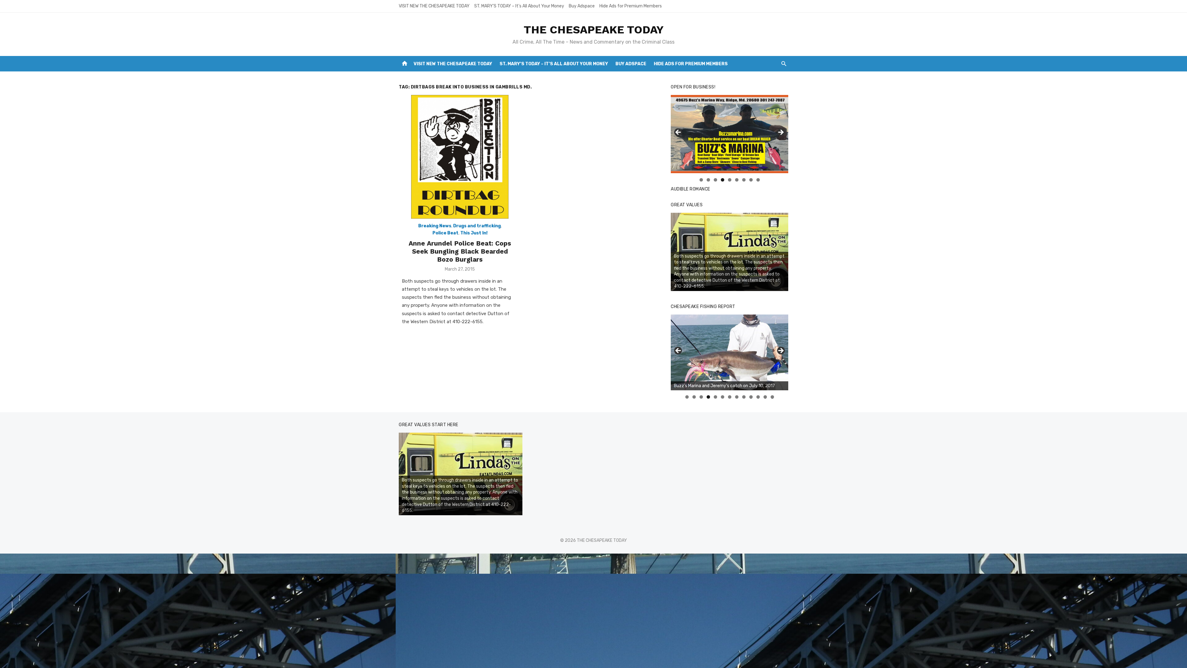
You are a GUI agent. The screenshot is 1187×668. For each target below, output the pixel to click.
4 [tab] (722, 180)
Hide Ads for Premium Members (630, 6)
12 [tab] (765, 397)
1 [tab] (701, 180)
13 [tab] (772, 397)
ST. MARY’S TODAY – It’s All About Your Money (519, 6)
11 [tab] (758, 397)
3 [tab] (715, 180)
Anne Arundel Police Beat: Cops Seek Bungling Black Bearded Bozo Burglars (460, 251)
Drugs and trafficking (477, 226)
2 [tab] (708, 180)
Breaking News (434, 226)
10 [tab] (751, 397)
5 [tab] (729, 180)
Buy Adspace (582, 6)
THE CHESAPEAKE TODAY (594, 29)
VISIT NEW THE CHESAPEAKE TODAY (434, 6)
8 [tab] (751, 180)
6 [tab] (736, 180)
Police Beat (445, 233)
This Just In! (473, 233)
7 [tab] (744, 180)
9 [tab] (758, 180)
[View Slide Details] (729, 352)
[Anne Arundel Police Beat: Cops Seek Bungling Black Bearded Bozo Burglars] (459, 157)
